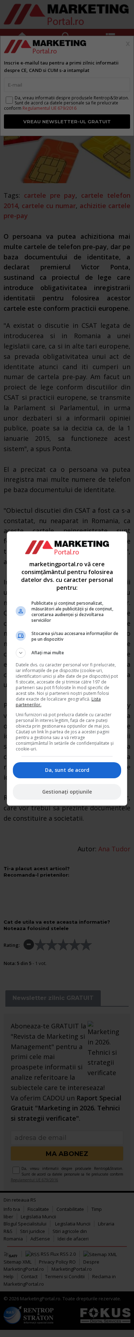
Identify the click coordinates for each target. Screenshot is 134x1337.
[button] (67, 653)
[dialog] (67, 668)
